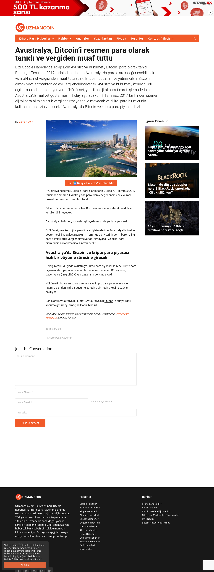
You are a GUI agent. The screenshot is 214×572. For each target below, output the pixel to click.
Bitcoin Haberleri (88, 503)
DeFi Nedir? (148, 518)
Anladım (25, 564)
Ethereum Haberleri (90, 507)
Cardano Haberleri (89, 518)
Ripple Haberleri (88, 511)
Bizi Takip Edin (91, 183)
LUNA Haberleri (88, 533)
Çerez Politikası (29, 556)
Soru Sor (137, 38)
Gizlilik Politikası (12, 559)
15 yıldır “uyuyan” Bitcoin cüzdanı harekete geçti (167, 228)
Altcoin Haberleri (88, 530)
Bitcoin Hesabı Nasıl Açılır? (156, 522)
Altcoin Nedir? (149, 507)
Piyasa (121, 38)
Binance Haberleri (89, 515)
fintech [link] (108, 300)
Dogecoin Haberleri (90, 522)
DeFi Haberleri (87, 545)
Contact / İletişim (161, 38)
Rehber (63, 38)
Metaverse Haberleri (90, 541)
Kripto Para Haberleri (35, 38)
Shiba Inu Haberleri (90, 537)
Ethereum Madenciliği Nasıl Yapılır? (161, 515)
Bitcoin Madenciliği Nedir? (156, 511)
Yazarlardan (103, 38)
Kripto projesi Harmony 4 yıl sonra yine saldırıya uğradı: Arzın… (169, 151)
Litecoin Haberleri (89, 526)
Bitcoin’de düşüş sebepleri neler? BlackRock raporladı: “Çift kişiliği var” (169, 188)
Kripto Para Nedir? (151, 503)
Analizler (82, 38)
